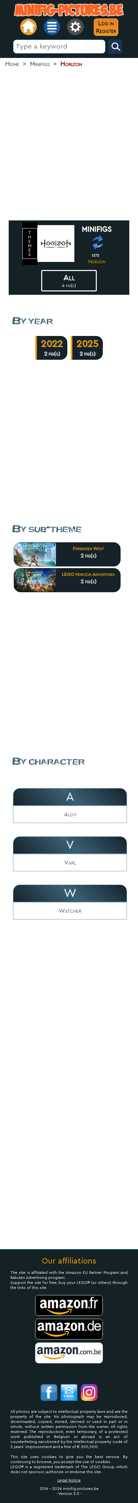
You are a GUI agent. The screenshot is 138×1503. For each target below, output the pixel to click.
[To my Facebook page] (49, 1393)
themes (30, 243)
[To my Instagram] (89, 1393)
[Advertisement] (69, 145)
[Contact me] (69, 1393)
